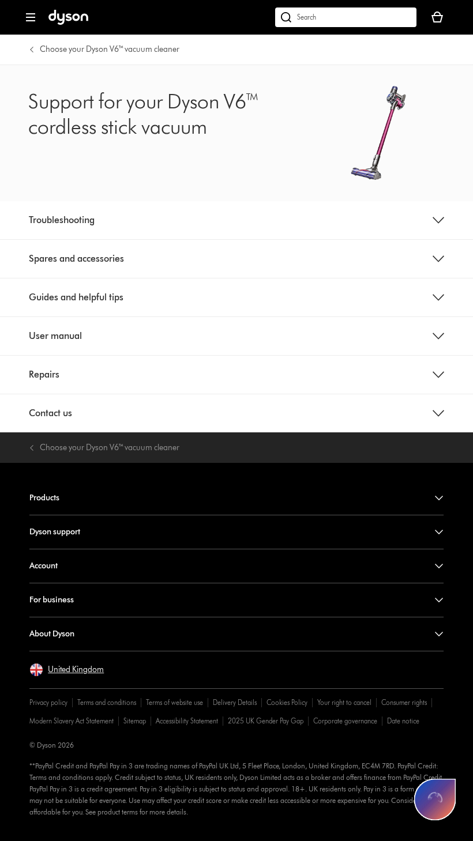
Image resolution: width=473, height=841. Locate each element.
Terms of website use (174, 702)
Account (43, 566)
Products (44, 498)
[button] (66, 669)
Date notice (403, 720)
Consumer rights (404, 702)
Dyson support (54, 532)
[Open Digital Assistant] (435, 799)
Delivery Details (235, 702)
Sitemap (134, 720)
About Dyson (51, 634)
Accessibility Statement (187, 720)
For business (51, 600)
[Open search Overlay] (345, 17)
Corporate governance (345, 720)
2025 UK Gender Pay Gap (265, 720)
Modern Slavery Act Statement (71, 720)
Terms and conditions (106, 702)
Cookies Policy (286, 702)
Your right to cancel (344, 702)
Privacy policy (48, 702)
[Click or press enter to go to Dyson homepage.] (68, 22)
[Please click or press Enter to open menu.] (30, 17)
